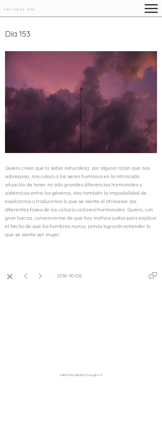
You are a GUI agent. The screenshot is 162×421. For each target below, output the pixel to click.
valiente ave (19, 9)
